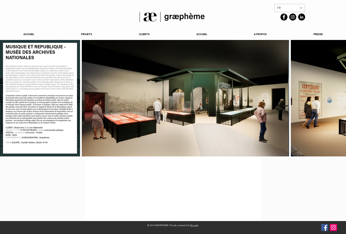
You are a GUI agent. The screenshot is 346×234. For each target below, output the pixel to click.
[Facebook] (283, 17)
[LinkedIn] (301, 17)
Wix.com (194, 225)
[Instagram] (292, 17)
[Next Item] (340, 98)
